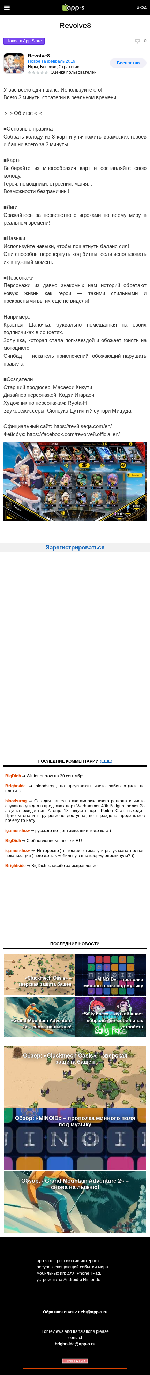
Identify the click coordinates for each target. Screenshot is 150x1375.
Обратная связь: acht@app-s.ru (75, 1312)
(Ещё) (106, 761)
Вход (142, 7)
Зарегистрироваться (75, 547)
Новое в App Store (24, 41)
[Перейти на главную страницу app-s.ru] (75, 7)
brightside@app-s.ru (75, 1344)
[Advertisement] (75, 654)
